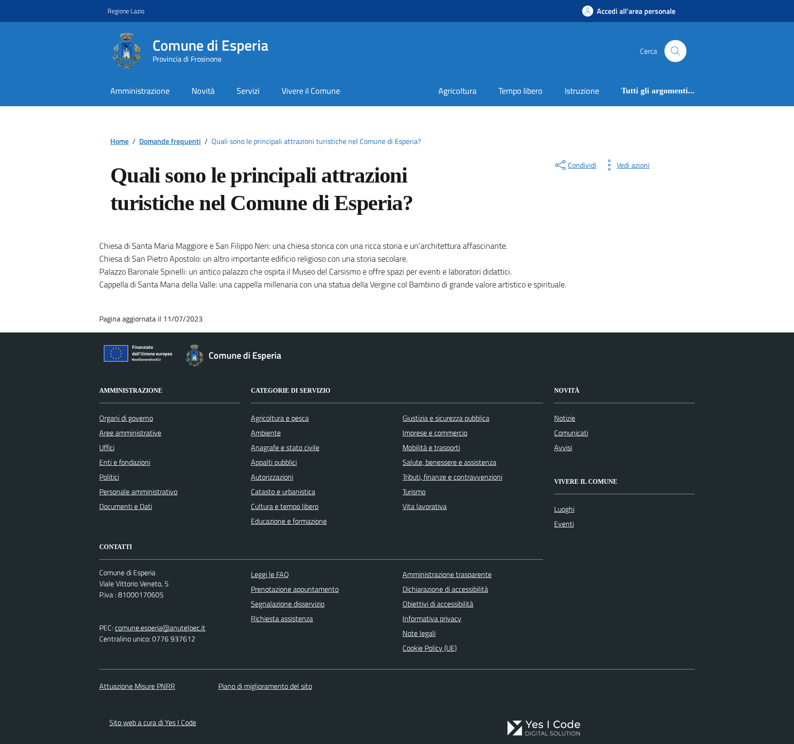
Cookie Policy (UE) (430, 647)
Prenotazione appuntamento (295, 589)
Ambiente (266, 432)
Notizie (564, 418)
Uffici (106, 447)
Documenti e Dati (125, 506)
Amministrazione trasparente (447, 574)
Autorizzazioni (272, 476)
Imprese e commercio (435, 432)
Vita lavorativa (425, 506)
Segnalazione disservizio (287, 603)
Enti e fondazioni (124, 462)
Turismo (414, 491)
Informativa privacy (432, 618)
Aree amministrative (130, 432)
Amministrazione (140, 91)
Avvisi (563, 447)
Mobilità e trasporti (431, 447)
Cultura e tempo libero (284, 506)
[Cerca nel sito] (675, 51)
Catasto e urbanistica (283, 491)
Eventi (564, 523)
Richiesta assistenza (282, 618)
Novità (203, 91)
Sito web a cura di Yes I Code (152, 722)
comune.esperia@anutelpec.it (160, 627)
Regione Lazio (126, 11)
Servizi (248, 91)
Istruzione (582, 91)
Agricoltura (457, 91)
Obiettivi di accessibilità (438, 603)
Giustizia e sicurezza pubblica (446, 418)
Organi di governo (126, 418)
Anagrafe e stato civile (285, 447)
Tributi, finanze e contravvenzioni (452, 476)
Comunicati (571, 432)
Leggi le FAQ (270, 574)
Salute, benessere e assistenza (449, 462)
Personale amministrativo (138, 491)
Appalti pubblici (274, 462)
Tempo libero (521, 91)
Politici (109, 476)
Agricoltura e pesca (280, 418)
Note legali (419, 633)
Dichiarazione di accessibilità (445, 589)
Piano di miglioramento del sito (265, 686)
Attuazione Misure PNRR (137, 686)
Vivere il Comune (311, 91)
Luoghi (564, 509)
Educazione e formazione (289, 521)
